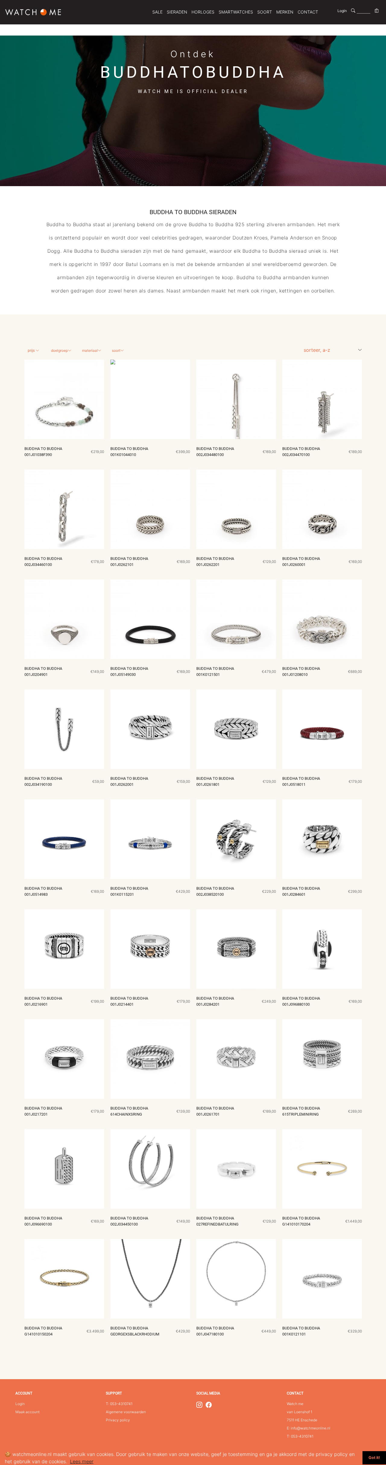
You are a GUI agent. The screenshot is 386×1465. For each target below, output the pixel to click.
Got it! (374, 1457)
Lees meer (81, 1461)
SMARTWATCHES (236, 11)
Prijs (32, 350)
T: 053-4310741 (119, 1403)
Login (342, 10)
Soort (116, 350)
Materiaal (90, 350)
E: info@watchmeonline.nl (308, 1428)
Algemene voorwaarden (126, 1412)
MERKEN (284, 11)
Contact (308, 11)
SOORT (264, 11)
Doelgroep (59, 350)
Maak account (27, 1412)
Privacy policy (118, 1420)
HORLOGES (202, 11)
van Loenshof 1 (299, 1412)
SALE (157, 11)
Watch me (295, 1403)
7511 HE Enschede (302, 1420)
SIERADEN (177, 11)
